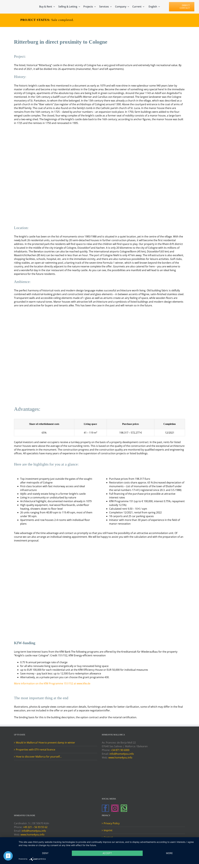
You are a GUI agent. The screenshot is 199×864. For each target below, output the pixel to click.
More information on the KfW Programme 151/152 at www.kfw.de (52, 683)
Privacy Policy (112, 823)
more (169, 853)
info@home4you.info (121, 753)
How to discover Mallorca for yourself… (39, 756)
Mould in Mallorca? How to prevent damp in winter (45, 742)
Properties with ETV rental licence (35, 749)
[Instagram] (114, 808)
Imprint (108, 830)
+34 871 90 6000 (120, 750)
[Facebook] (105, 808)
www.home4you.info (120, 757)
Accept (107, 853)
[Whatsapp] (124, 808)
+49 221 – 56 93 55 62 (35, 827)
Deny (45, 853)
